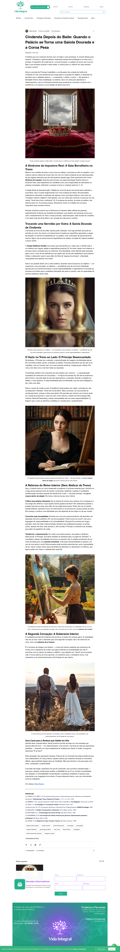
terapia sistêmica (32, 829)
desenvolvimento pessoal (34, 833)
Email (56, 883)
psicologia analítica (45, 829)
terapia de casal (49, 833)
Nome (56, 875)
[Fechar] (118, 948)
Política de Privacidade (79, 949)
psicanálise (79, 825)
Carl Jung (57, 829)
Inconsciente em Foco (32, 838)
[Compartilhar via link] (40, 845)
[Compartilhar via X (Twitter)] (31, 845)
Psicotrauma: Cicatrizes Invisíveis (64, 18)
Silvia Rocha (66, 829)
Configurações (101, 949)
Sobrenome (80, 875)
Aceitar (112, 949)
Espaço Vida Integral (33, 825)
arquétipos (77, 829)
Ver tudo (101, 861)
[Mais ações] (93, 31)
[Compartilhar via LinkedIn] (35, 845)
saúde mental (46, 825)
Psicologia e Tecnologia (44, 18)
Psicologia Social (83, 18)
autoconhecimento (58, 825)
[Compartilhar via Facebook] (26, 845)
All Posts (18, 18)
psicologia (70, 825)
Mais (92, 18)
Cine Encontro (29, 18)
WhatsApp (86, 883)
